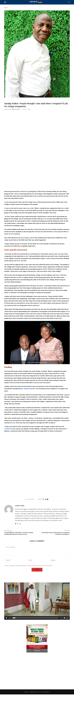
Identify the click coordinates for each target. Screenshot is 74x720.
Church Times (16, 109)
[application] (37, 601)
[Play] (6, 618)
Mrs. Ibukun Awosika (28, 388)
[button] (37, 601)
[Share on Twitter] (43, 499)
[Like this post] (40, 499)
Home (5, 7)
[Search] (69, 2)
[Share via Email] (47, 499)
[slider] (35, 617)
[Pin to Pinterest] (45, 499)
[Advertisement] (37, 137)
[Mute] (64, 618)
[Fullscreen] (67, 618)
